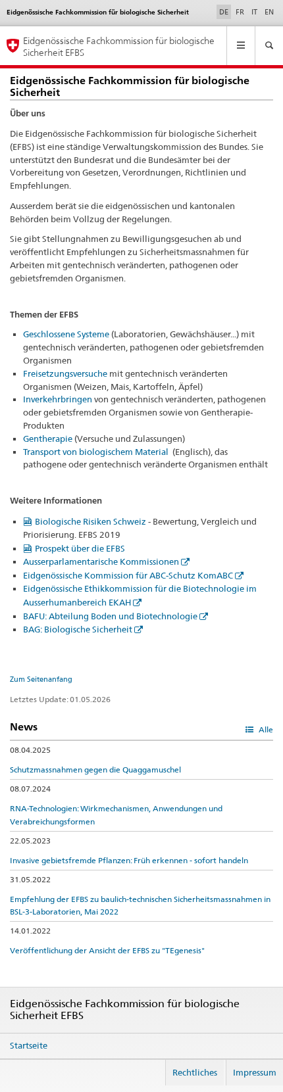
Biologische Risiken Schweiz (90, 521)
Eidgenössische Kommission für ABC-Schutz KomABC (128, 575)
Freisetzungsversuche (65, 373)
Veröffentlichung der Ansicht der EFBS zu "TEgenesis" (107, 950)
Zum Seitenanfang (41, 679)
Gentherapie (47, 438)
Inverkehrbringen (57, 399)
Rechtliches (194, 1072)
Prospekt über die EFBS (80, 548)
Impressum (254, 1072)
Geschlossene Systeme (66, 334)
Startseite (28, 1045)
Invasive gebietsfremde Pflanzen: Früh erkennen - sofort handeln (129, 860)
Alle (265, 729)
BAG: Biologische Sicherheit (77, 629)
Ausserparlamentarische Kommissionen (101, 561)
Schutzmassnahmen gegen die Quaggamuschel (95, 769)
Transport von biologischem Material (96, 451)
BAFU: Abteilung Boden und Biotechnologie (110, 616)
